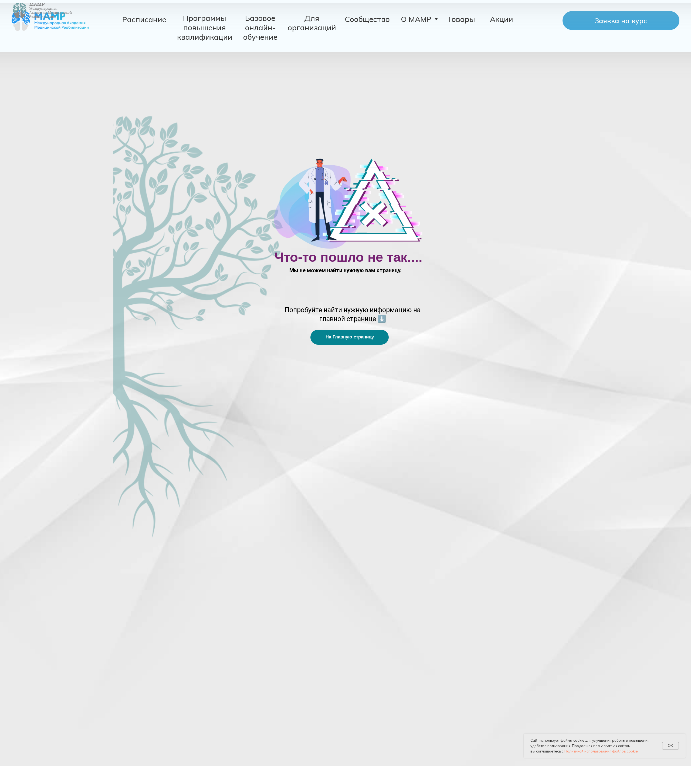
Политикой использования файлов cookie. (601, 751)
